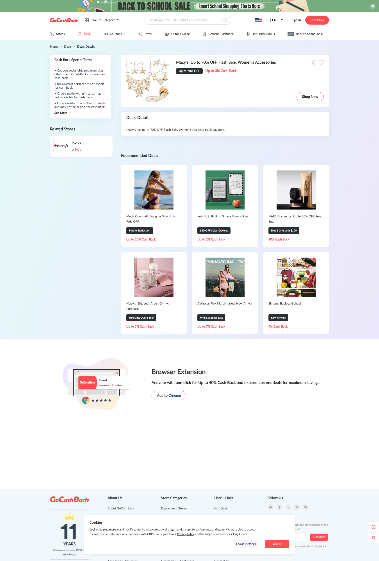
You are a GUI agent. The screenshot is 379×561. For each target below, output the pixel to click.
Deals (87, 33)
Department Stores (174, 508)
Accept (277, 544)
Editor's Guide (180, 34)
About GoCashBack (121, 508)
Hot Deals (221, 508)
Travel (148, 34)
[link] (54, 46)
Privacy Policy (185, 534)
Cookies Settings (246, 544)
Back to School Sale (305, 34)
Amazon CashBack (221, 34)
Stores (60, 34)
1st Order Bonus (263, 34)
